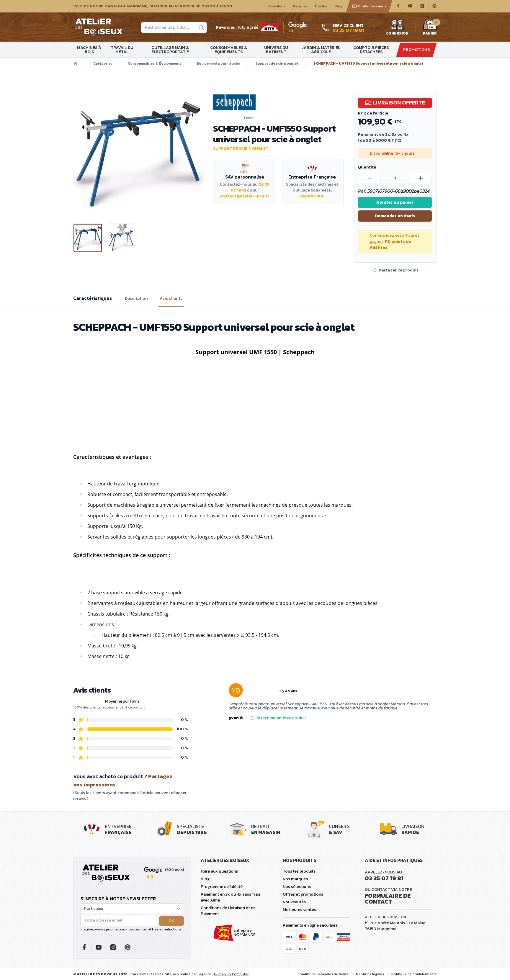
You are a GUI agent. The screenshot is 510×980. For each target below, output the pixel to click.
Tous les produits (299, 871)
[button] (78, 153)
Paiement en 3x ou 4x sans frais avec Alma (231, 897)
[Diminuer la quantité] (369, 178)
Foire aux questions (219, 871)
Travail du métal (122, 50)
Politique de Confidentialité (414, 974)
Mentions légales (370, 974)
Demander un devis (395, 216)
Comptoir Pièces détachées (371, 50)
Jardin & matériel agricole (321, 50)
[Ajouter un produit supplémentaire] (420, 178)
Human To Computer (231, 974)
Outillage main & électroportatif (170, 50)
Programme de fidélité (222, 887)
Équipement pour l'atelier (218, 63)
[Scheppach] (278, 102)
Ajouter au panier (395, 202)
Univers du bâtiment (276, 50)
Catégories (102, 63)
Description (136, 299)
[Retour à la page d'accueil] (106, 873)
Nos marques (295, 879)
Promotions (416, 50)
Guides (321, 6)
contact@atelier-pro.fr (244, 196)
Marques (300, 6)
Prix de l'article (373, 113)
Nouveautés (294, 902)
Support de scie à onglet (277, 63)
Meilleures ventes (299, 910)
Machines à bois (89, 50)
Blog (338, 6)
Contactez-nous (372, 6)
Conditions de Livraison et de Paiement (228, 911)
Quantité (367, 167)
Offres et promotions (303, 894)
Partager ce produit (398, 270)
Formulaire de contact (388, 898)
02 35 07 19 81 (384, 878)
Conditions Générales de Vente (323, 974)
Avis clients (171, 299)
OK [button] (171, 921)
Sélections (276, 6)
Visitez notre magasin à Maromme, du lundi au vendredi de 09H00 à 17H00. (153, 6)
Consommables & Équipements (228, 50)
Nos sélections (297, 887)
